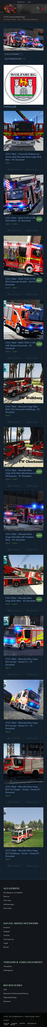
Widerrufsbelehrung (9, 997)
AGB (5, 989)
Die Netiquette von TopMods (13, 893)
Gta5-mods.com (8, 939)
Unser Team (7, 900)
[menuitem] (21, 1)
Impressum (6, 1001)
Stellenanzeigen (8, 904)
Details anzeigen (33, 169)
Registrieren (21, 2)
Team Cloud (7, 908)
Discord (6, 947)
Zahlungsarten (8, 970)
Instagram (6, 931)
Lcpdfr (5, 943)
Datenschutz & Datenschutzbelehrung (15, 993)
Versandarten (7, 966)
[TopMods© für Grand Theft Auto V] (19, 8)
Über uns (6, 896)
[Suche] (37, 8)
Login (29, 2)
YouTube (6, 935)
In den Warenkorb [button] (14, 169)
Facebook (6, 927)
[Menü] (42, 8)
